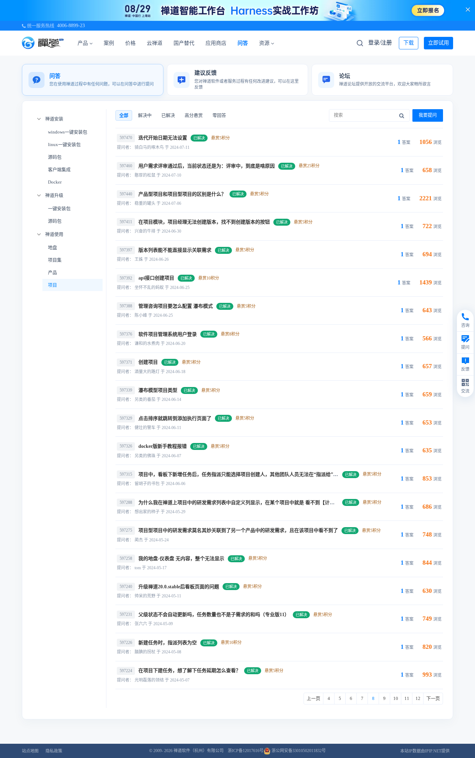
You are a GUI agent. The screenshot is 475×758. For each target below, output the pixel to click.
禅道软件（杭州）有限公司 (199, 750)
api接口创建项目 (156, 278)
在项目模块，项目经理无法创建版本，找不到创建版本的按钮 (204, 222)
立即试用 (438, 43)
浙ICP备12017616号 (246, 750)
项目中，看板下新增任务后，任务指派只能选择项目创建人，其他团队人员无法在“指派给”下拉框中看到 (250, 474)
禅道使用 (54, 234)
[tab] (92, 80)
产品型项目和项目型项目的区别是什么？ (182, 194)
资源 (264, 43)
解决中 (145, 115)
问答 (243, 43)
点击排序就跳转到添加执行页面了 (174, 418)
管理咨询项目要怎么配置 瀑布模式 (175, 306)
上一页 (313, 698)
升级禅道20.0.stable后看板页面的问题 (178, 586)
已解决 (168, 115)
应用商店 (216, 43)
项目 (52, 285)
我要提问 (428, 115)
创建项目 (148, 362)
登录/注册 (380, 43)
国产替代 (184, 43)
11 (406, 698)
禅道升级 (54, 195)
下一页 (433, 698)
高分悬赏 (194, 115)
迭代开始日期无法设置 (162, 137)
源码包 (55, 157)
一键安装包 (59, 208)
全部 (123, 115)
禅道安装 (54, 118)
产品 (83, 43)
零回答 (219, 115)
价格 (130, 43)
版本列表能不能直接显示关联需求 (174, 250)
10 (395, 698)
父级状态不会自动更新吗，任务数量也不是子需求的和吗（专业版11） (213, 614)
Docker (55, 182)
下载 (408, 43)
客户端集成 (59, 169)
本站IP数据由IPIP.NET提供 (425, 751)
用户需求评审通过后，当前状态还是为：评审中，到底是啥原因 (206, 166)
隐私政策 (54, 751)
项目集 (55, 260)
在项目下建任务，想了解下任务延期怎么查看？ (189, 670)
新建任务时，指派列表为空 (167, 642)
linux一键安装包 (64, 144)
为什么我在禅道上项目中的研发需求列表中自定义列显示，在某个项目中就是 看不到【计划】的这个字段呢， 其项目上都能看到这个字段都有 (290, 502)
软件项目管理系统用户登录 (167, 334)
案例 (109, 43)
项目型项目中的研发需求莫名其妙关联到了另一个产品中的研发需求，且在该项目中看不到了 (238, 530)
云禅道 (154, 43)
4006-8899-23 (71, 25)
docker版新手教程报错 (162, 446)
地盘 (52, 247)
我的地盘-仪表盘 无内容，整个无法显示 (181, 558)
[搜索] (401, 115)
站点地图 (30, 751)
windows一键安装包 (67, 132)
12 (418, 698)
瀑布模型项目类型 (157, 390)
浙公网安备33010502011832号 (298, 750)
